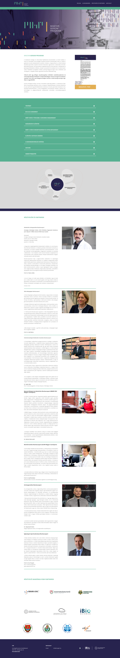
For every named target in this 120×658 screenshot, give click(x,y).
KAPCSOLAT (109, 3)
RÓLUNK (79, 3)
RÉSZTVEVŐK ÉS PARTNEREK (98, 3)
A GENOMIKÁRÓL (86, 3)
